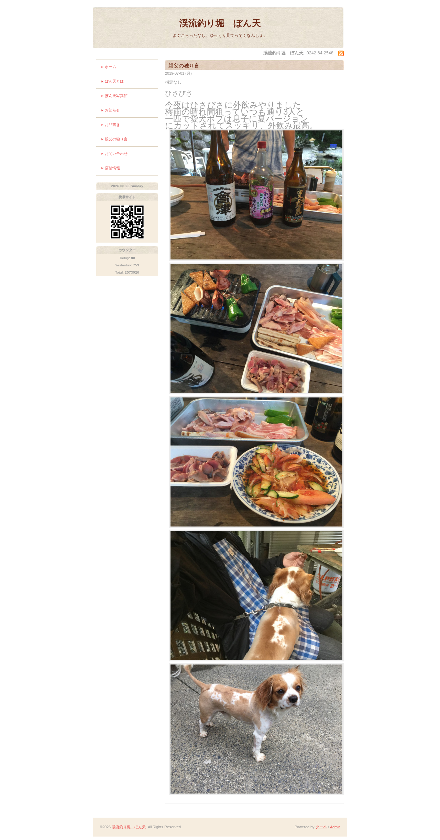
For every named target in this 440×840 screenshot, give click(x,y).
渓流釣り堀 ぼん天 (220, 23)
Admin (335, 827)
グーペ (321, 827)
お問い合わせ (116, 153)
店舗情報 (112, 168)
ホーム (110, 67)
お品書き (112, 125)
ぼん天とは (114, 81)
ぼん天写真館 (116, 96)
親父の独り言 (116, 139)
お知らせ (112, 110)
